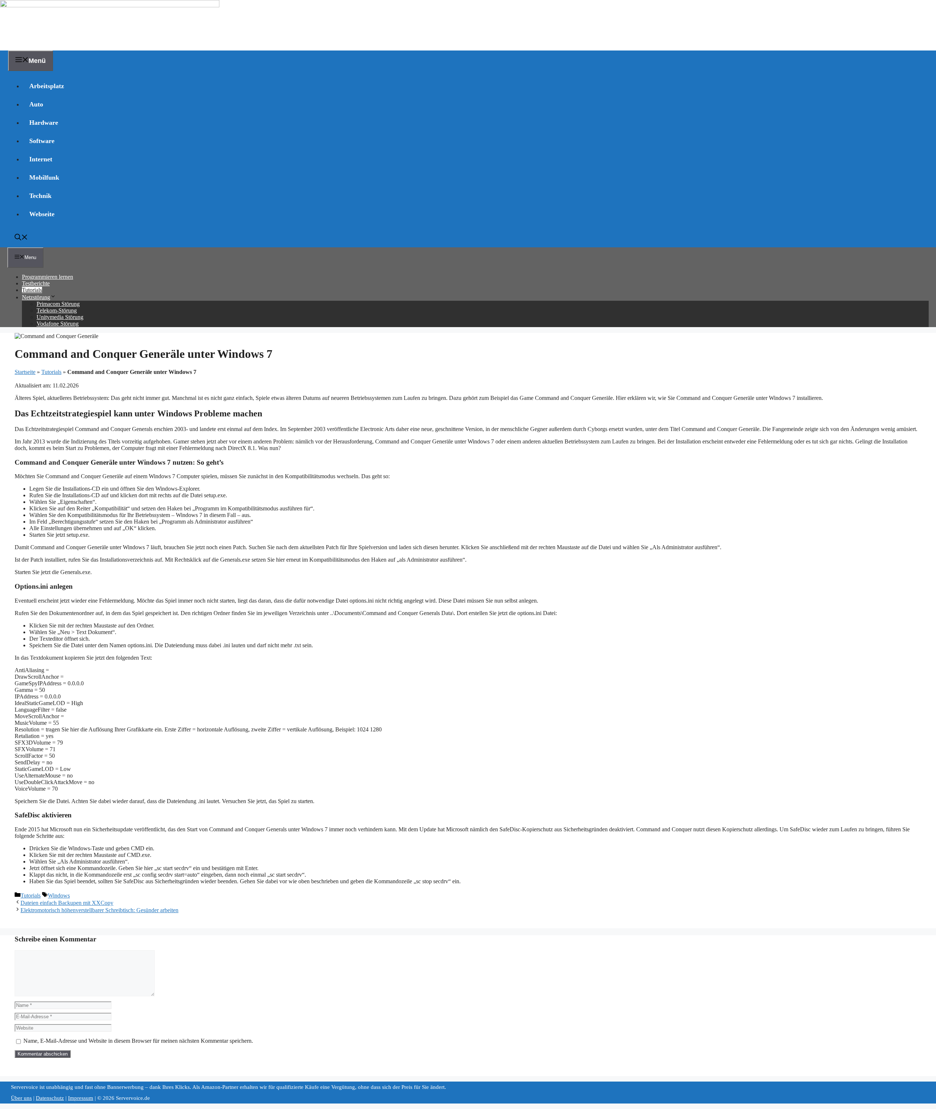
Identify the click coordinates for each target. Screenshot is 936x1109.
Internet (40, 159)
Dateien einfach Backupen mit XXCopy (66, 903)
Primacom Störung (58, 304)
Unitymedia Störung (60, 317)
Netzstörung (36, 297)
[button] (21, 238)
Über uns (21, 1098)
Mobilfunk (44, 177)
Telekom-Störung (57, 310)
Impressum (80, 1098)
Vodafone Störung (58, 324)
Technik (40, 195)
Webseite (41, 214)
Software (41, 141)
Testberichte (36, 283)
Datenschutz (50, 1098)
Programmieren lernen (47, 277)
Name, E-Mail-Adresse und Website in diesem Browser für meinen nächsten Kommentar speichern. (138, 1041)
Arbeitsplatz (46, 86)
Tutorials (32, 290)
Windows (59, 895)
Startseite (25, 372)
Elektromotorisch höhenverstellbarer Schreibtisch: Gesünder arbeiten (99, 910)
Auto (36, 104)
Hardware (43, 122)
